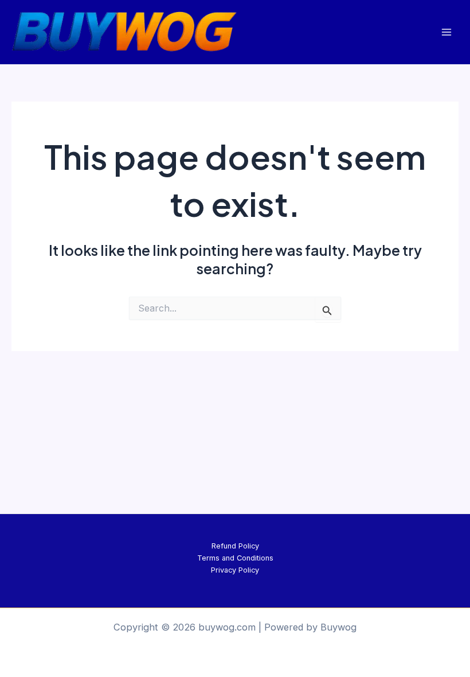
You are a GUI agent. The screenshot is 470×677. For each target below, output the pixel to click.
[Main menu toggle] (446, 32)
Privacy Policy (235, 570)
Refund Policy (235, 546)
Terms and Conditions (235, 558)
